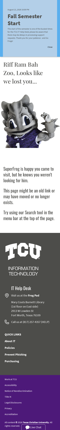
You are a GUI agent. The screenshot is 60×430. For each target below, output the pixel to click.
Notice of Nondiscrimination (18, 390)
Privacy (8, 408)
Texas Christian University (36, 422)
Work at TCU (11, 379)
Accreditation (11, 414)
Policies (10, 348)
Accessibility (11, 385)
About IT (10, 341)
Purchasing (12, 361)
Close (50, 47)
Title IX (8, 396)
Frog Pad (33, 295)
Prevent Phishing (16, 354)
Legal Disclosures (13, 402)
